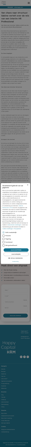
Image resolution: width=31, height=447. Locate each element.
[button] (16, 258)
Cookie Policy (15, 261)
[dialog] (15, 223)
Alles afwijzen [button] (16, 254)
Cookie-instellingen (7, 228)
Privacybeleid (17, 228)
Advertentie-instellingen (14, 225)
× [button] (27, 185)
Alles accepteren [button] (16, 250)
